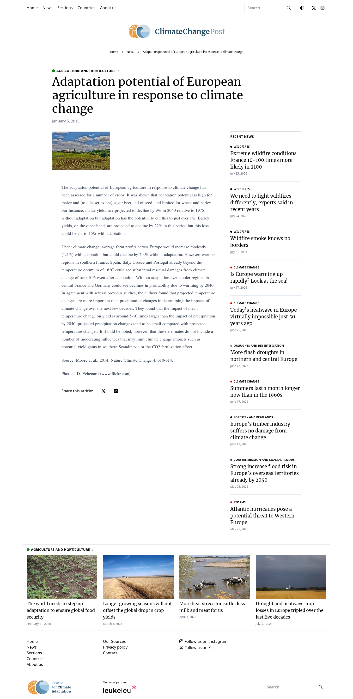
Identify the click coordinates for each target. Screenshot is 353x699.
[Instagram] (322, 8)
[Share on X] (103, 391)
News (48, 7)
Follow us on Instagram (206, 641)
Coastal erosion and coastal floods (264, 460)
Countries (86, 7)
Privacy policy (115, 647)
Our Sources (114, 641)
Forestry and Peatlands (253, 417)
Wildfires (242, 147)
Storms (240, 502)
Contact (110, 653)
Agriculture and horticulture (85, 70)
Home (32, 7)
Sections (65, 7)
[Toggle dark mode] (302, 8)
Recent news (242, 136)
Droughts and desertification (259, 346)
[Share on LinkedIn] (116, 391)
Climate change (246, 267)
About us (108, 7)
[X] (314, 8)
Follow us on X (198, 647)
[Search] (288, 8)
